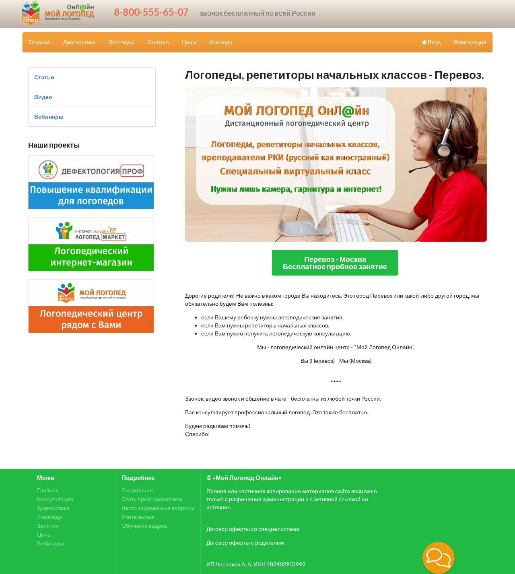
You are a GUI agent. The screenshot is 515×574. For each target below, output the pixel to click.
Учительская (138, 516)
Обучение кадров (144, 525)
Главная (39, 42)
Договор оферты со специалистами (252, 528)
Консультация (55, 499)
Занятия (158, 42)
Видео (43, 96)
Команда (221, 42)
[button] (438, 558)
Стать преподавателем (152, 499)
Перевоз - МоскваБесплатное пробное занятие (335, 263)
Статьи (44, 77)
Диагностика (79, 42)
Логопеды (121, 42)
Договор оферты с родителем (245, 542)
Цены (189, 42)
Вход (434, 42)
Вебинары (49, 116)
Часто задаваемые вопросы (158, 507)
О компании (137, 490)
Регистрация (469, 42)
